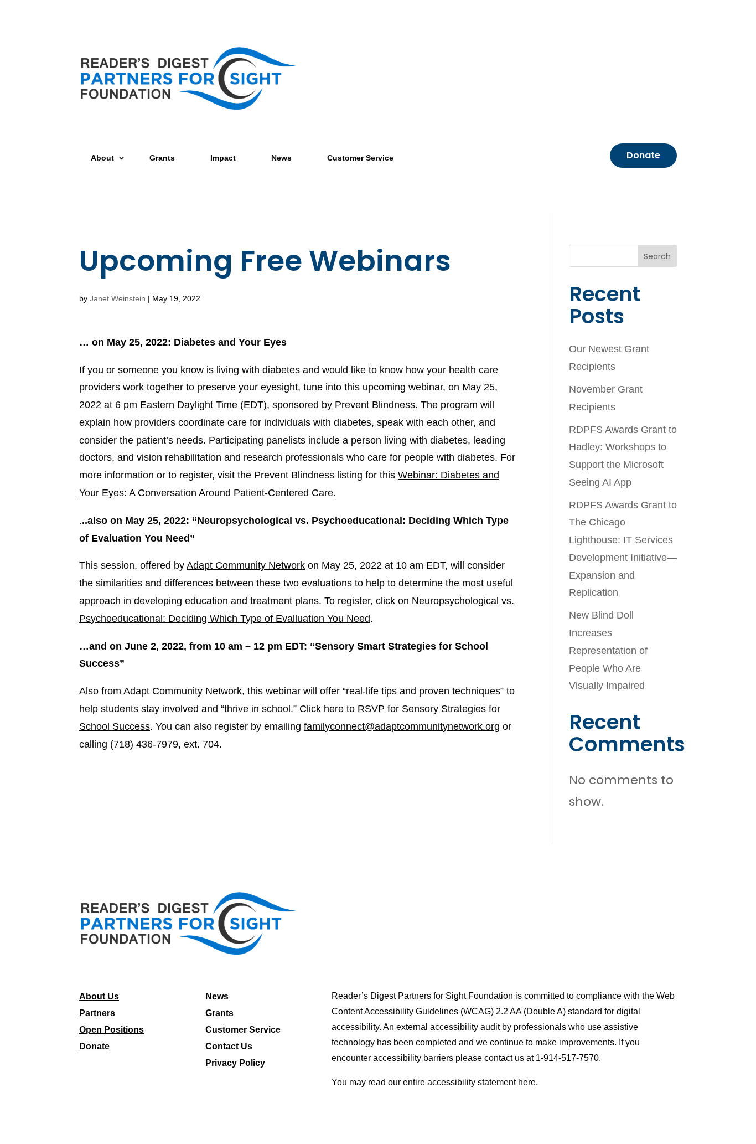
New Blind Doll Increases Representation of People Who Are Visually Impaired (608, 650)
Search (657, 256)
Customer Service (360, 158)
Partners (97, 1013)
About (102, 158)
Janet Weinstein (118, 298)
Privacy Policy (235, 1063)
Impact (223, 158)
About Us (99, 997)
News (281, 158)
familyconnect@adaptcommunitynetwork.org (402, 726)
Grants (162, 158)
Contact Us (228, 1047)
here (527, 1082)
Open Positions (111, 1030)
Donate (643, 155)
